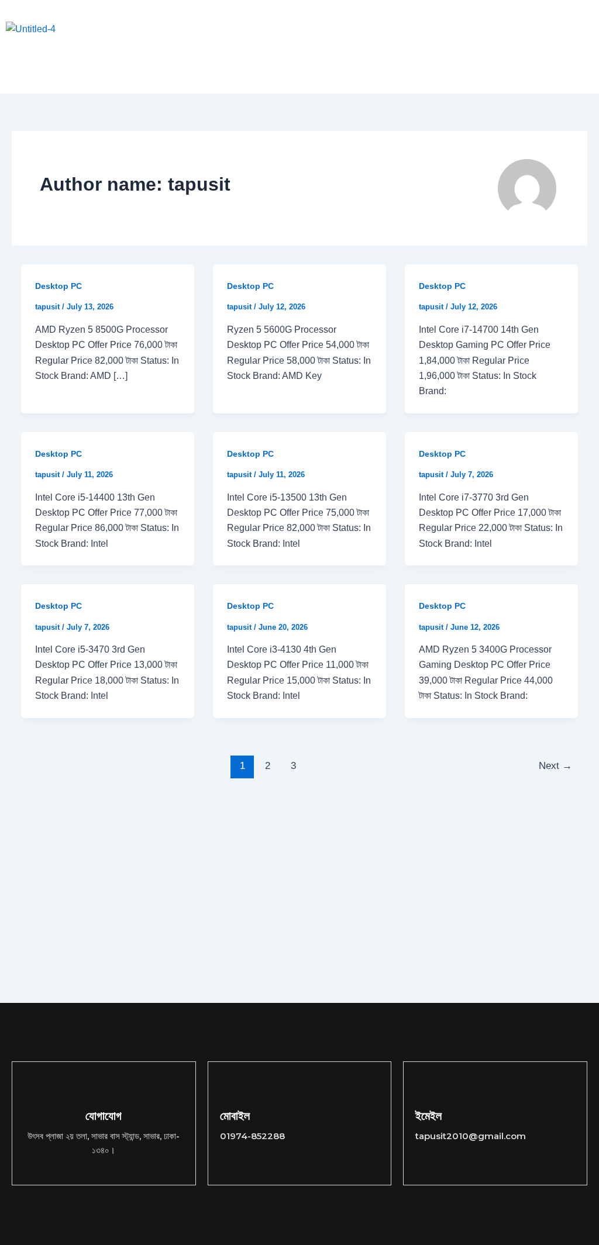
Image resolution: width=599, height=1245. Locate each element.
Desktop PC (58, 286)
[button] (206, 29)
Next (555, 765)
